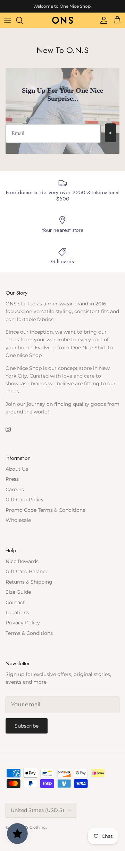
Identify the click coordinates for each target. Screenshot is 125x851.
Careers (15, 489)
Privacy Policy (23, 623)
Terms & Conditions (29, 633)
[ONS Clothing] (62, 20)
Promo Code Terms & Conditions (45, 510)
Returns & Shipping (29, 582)
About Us (17, 469)
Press (12, 479)
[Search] (23, 20)
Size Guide (18, 592)
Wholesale (18, 520)
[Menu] (7, 20)
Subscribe (27, 726)
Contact (15, 602)
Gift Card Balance (27, 571)
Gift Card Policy (25, 499)
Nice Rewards (22, 561)
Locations (17, 612)
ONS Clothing (33, 827)
